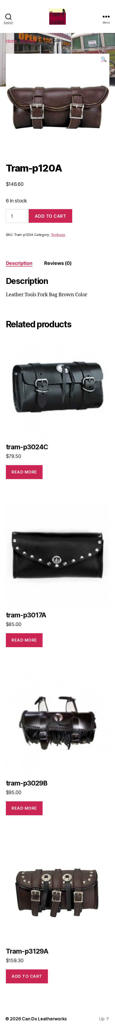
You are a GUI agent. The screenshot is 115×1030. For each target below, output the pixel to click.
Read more (24, 472)
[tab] (19, 263)
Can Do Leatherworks (44, 1018)
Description (19, 263)
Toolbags (28, 40)
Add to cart (50, 216)
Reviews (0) (57, 263)
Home (11, 40)
